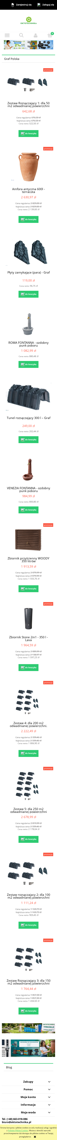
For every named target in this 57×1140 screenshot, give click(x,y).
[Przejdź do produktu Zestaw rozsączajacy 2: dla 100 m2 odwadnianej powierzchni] (28, 873)
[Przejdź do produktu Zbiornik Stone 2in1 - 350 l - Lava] (28, 618)
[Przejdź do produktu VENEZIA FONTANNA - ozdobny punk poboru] (28, 469)
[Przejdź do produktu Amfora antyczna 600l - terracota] (28, 167)
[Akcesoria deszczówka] (28, 1048)
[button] (7, 35)
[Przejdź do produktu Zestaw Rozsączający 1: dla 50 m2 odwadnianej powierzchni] (28, 85)
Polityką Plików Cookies (18, 1130)
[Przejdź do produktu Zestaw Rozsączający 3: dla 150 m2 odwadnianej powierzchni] (28, 958)
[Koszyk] (50, 35)
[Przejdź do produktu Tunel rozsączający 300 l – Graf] (28, 397)
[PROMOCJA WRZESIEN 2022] (28, 44)
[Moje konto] (35, 35)
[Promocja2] (28, 1028)
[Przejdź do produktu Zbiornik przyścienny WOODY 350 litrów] (28, 540)
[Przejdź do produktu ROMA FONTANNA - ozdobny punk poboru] (28, 324)
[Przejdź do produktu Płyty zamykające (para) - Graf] (28, 252)
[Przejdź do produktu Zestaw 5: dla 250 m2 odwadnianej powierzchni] (28, 787)
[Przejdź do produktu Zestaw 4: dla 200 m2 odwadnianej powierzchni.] (28, 701)
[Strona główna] (28, 20)
